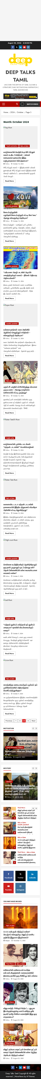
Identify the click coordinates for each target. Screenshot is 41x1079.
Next (33, 721)
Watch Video (32, 104)
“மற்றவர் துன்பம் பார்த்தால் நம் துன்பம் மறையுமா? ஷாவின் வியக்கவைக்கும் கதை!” (20, 610)
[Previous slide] (33, 728)
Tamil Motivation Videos (14, 747)
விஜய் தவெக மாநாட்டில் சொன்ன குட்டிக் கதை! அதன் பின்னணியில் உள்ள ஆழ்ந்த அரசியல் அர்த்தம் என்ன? (9, 813)
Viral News (21, 807)
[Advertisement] (20, 20)
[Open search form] (17, 104)
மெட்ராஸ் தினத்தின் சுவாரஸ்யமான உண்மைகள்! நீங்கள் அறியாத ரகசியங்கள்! (9, 828)
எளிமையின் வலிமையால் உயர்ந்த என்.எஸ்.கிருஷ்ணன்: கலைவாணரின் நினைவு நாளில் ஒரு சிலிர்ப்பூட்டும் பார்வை (9, 857)
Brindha (9, 757)
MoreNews (19, 1076)
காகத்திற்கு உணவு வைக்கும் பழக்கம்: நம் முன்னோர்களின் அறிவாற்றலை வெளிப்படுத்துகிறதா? (20, 670)
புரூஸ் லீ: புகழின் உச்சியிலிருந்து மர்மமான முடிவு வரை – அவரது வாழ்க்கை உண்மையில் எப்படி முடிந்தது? (20, 372)
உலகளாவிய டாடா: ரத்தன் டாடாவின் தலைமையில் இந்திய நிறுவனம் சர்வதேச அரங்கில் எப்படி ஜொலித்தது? (20, 489)
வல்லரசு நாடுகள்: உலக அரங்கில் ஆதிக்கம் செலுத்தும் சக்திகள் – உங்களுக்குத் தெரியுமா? (20, 315)
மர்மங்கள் (9, 782)
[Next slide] (36, 728)
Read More (10, 181)
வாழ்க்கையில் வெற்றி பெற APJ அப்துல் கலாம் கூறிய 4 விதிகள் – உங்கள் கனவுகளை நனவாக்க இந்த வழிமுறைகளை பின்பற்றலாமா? (20, 137)
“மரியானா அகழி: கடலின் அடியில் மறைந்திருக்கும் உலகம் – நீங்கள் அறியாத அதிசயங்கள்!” (20, 257)
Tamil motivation (12, 146)
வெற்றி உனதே (10, 438)
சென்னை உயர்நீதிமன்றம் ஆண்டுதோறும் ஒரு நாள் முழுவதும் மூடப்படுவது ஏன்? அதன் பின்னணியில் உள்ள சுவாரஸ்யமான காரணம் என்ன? (20, 550)
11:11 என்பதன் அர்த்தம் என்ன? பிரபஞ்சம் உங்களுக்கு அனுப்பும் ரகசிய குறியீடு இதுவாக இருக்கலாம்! (9, 843)
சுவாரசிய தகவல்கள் (12, 206)
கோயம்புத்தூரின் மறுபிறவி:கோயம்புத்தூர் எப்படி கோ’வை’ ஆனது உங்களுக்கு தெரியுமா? (20, 197)
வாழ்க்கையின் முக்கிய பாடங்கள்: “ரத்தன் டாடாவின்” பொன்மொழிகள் (20, 429)
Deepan (7, 941)
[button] (3, 104)
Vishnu (7, 164)
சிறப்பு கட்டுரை (24, 146)
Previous (9, 721)
